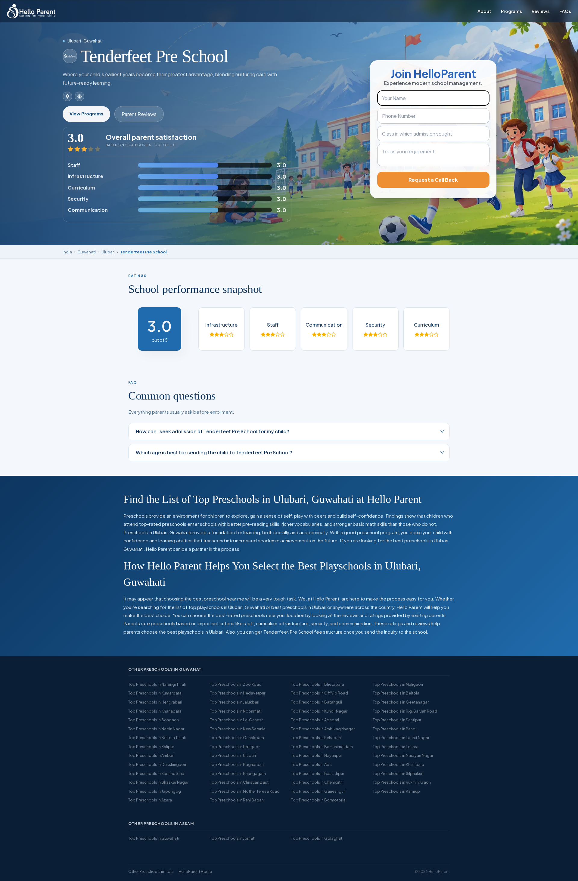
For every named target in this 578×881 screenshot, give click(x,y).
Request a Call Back (433, 180)
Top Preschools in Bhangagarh (238, 773)
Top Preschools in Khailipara (398, 764)
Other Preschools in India (151, 871)
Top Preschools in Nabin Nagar (156, 728)
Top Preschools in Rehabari (316, 737)
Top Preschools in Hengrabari (155, 702)
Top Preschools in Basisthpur (317, 773)
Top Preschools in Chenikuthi (317, 782)
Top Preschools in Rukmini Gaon (402, 782)
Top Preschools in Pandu (395, 728)
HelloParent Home (195, 871)
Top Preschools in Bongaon (153, 719)
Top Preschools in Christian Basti (239, 782)
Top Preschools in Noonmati (235, 711)
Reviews (541, 11)
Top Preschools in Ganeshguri (318, 791)
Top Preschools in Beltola (396, 693)
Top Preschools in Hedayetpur (237, 693)
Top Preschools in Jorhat (232, 838)
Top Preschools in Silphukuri (398, 773)
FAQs (565, 11)
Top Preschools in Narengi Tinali (157, 684)
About (484, 11)
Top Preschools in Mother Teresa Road (245, 791)
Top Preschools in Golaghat (316, 838)
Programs (511, 11)
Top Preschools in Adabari (315, 719)
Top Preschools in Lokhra (395, 746)
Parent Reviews (139, 114)
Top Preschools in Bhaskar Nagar (158, 782)
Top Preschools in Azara (150, 800)
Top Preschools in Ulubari (233, 755)
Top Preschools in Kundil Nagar (319, 711)
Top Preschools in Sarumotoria (156, 773)
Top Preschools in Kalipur (151, 746)
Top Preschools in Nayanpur (316, 755)
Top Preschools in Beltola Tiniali (157, 737)
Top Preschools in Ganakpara (237, 737)
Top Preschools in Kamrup (396, 791)
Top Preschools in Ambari (151, 755)
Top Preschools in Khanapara (155, 711)
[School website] (79, 96)
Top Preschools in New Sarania (238, 728)
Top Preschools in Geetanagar (401, 702)
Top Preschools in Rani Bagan (237, 800)
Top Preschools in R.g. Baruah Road (405, 711)
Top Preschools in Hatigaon (235, 746)
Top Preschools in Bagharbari (237, 764)
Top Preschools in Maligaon (398, 684)
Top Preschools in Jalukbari (234, 702)
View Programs (86, 113)
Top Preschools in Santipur (397, 719)
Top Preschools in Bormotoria (318, 800)
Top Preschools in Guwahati (153, 838)
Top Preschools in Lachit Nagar (401, 737)
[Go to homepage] (31, 11)
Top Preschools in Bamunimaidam (322, 746)
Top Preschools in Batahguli (316, 702)
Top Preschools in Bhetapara (317, 684)
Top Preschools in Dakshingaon (157, 764)
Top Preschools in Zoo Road (236, 684)
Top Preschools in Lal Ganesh (236, 719)
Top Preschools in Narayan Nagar (403, 755)
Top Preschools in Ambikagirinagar (323, 728)
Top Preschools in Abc (311, 764)
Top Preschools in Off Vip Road (319, 693)
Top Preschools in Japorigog (154, 791)
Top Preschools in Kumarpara (155, 693)
